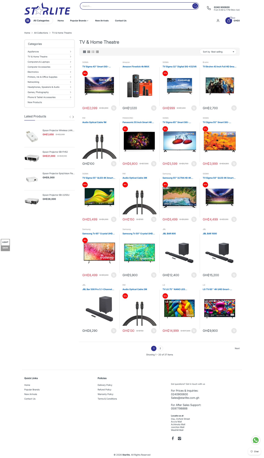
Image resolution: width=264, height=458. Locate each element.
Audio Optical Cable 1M (94, 122)
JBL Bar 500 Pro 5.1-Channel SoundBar (97, 289)
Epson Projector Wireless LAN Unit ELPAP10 (57, 130)
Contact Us (29, 398)
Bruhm (206, 62)
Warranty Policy (105, 394)
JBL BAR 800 (169, 233)
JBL (164, 229)
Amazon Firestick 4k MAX (136, 66)
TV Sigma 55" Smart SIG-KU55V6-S (216, 122)
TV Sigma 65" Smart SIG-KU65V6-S (176, 122)
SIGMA (85, 62)
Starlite (126, 454)
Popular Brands (32, 389)
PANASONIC (128, 118)
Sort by (206, 51)
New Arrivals (30, 394)
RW (83, 118)
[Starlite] (47, 8)
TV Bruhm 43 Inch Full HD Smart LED (219, 66)
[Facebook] (173, 439)
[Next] (70, 117)
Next (237, 348)
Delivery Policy (105, 385)
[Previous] (73, 117)
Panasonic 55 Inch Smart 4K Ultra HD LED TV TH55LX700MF (139, 122)
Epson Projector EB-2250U (56, 195)
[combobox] (139, 6)
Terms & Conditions (107, 398)
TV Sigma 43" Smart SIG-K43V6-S (95, 66)
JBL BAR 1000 (210, 233)
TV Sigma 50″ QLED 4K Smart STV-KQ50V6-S (218, 177)
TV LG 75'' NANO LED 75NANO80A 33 (174, 289)
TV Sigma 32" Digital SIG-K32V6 (179, 66)
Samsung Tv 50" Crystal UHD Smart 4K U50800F (138, 233)
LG (164, 285)
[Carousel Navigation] (72, 117)
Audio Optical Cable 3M (135, 177)
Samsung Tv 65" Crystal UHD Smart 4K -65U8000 (97, 233)
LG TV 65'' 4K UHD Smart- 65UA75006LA (216, 289)
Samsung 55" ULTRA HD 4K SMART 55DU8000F (177, 177)
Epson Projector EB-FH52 (55, 152)
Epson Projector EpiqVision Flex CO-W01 (58, 173)
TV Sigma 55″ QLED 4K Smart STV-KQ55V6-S (97, 177)
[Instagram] (179, 439)
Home (27, 385)
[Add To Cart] (113, 108)
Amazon (126, 62)
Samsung (167, 174)
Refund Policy (104, 389)
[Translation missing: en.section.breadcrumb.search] (195, 6)
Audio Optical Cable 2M (135, 289)
